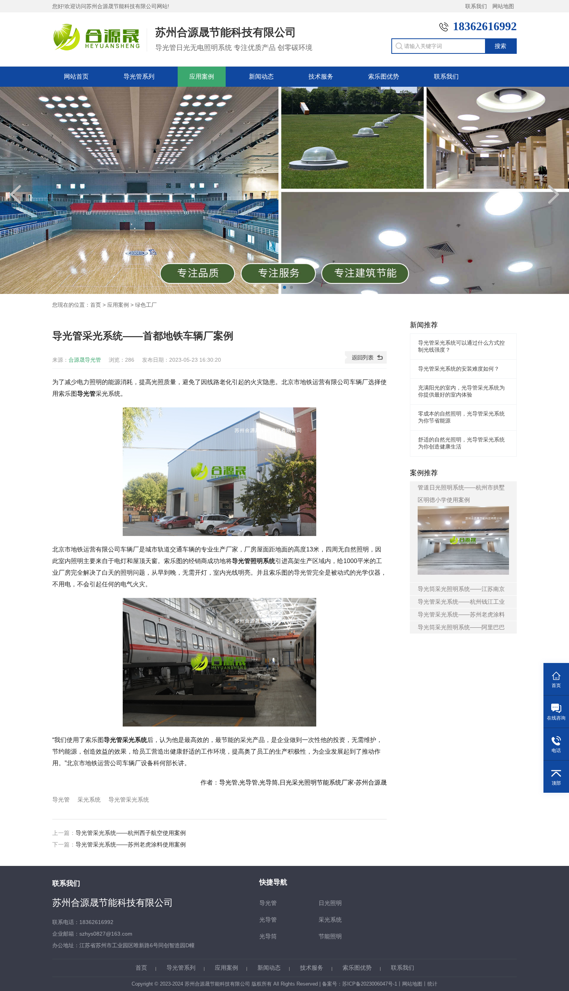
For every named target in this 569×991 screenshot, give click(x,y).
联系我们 (476, 6)
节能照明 (330, 936)
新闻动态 (261, 76)
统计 (432, 984)
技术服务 (320, 76)
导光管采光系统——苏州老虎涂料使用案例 (130, 844)
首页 (95, 305)
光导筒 (268, 936)
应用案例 (201, 76)
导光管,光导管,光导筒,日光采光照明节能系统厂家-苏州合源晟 (303, 782)
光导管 (268, 919)
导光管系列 (138, 76)
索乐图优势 (383, 76)
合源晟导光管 (85, 360)
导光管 (61, 799)
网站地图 (503, 6)
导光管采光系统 (128, 799)
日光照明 (330, 903)
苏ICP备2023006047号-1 (369, 984)
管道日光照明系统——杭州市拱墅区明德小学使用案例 (461, 493)
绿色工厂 (146, 305)
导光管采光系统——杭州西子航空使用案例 (130, 833)
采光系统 (89, 799)
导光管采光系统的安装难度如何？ (458, 369)
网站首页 (76, 76)
